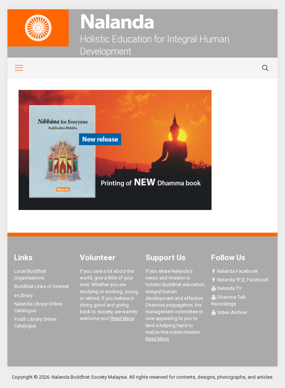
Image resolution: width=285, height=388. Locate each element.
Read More (122, 318)
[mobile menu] (14, 68)
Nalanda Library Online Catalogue (38, 307)
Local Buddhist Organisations (30, 274)
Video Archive (231, 312)
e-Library (23, 295)
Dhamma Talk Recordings (228, 300)
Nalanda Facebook (237, 271)
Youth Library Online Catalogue (35, 322)
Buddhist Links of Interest (41, 286)
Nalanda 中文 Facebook (242, 279)
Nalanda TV (229, 288)
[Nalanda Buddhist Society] (142, 21)
